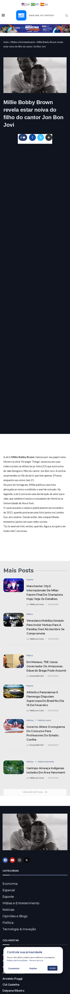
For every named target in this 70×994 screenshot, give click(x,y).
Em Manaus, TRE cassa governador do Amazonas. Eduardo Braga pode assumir (46, 666)
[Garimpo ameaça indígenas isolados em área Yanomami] (13, 767)
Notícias (8, 910)
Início (6, 42)
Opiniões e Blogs (15, 916)
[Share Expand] (48, 137)
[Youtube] (12, 860)
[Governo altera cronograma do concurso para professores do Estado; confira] (13, 726)
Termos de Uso (36, 960)
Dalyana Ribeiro (13, 990)
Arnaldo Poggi (12, 978)
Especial (9, 890)
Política (8, 923)
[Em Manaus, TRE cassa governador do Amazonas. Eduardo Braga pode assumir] (13, 661)
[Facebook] (5, 860)
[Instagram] (19, 860)
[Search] (66, 15)
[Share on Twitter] (40, 137)
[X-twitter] (26, 860)
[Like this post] (24, 137)
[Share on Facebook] (32, 137)
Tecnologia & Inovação (19, 929)
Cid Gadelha (11, 984)
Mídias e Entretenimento (23, 42)
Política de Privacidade (17, 960)
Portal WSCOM (37, 676)
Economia (10, 884)
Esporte (8, 897)
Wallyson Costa (37, 604)
